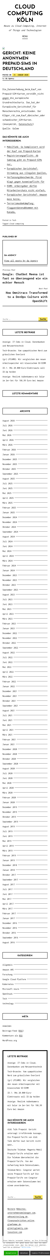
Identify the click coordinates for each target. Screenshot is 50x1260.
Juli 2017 (7, 889)
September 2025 (10, 474)
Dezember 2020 (9, 749)
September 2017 (10, 879)
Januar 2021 (8, 744)
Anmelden (6, 1026)
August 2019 (8, 826)
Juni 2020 (7, 778)
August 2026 (8, 420)
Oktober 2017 (9, 875)
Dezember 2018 (9, 865)
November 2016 (9, 928)
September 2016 (10, 937)
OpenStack (7, 994)
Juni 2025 (7, 488)
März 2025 (7, 503)
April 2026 (8, 440)
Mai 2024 (6, 551)
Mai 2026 (6, 435)
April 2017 (8, 904)
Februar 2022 (9, 681)
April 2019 (8, 846)
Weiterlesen (26, 1247)
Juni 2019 (7, 836)
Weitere (11, 1209)
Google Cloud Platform (14, 979)
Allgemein (7, 965)
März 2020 (7, 793)
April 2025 (8, 498)
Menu (25, 36)
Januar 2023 (8, 628)
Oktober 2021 (9, 701)
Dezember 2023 (9, 575)
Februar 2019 (9, 855)
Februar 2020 (9, 797)
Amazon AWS (8, 969)
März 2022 (7, 677)
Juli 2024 (7, 541)
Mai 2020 (6, 783)
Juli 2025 (7, 483)
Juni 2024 (7, 546)
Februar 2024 (9, 565)
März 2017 (7, 908)
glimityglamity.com (18, 1228)
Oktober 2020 (9, 759)
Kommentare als (12, 1035)
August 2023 (8, 594)
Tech (14, 220)
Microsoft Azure (10, 989)
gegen (5, 98)
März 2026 (7, 445)
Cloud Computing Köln (25, 13)
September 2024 (10, 532)
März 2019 (7, 850)
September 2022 (10, 648)
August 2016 (8, 942)
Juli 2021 (7, 715)
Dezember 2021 (9, 691)
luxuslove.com (15, 1232)
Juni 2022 (7, 662)
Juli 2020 (7, 773)
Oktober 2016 (9, 933)
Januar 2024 (8, 570)
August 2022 (8, 652)
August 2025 (8, 478)
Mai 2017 (6, 899)
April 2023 (8, 614)
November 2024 (9, 522)
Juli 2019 (7, 831)
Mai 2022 (6, 667)
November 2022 (9, 638)
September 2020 (10, 764)
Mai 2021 (6, 725)
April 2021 (8, 730)
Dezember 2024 (9, 517)
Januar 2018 (8, 870)
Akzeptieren (11, 1253)
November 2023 (9, 580)
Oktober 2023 (9, 585)
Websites (20, 1209)
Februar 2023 (9, 623)
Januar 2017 (8, 918)
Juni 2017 (7, 894)
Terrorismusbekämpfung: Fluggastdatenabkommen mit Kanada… (22, 207)
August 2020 (8, 768)
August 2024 (8, 536)
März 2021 (7, 735)
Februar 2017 (9, 913)
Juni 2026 (7, 430)
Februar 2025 (9, 507)
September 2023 (10, 590)
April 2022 (8, 672)
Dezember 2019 (9, 807)
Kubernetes (8, 984)
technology (8, 1003)
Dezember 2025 (9, 459)
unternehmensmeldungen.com (21, 1213)
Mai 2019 (6, 841)
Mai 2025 (6, 493)
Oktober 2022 (9, 643)
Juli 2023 (7, 599)
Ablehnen (24, 1253)
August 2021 (8, 710)
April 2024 (8, 556)
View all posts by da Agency (21, 261)
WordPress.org (9, 1040)
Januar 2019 (8, 860)
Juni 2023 (7, 604)
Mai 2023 (6, 609)
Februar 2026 (9, 449)
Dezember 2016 (9, 923)
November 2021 (9, 696)
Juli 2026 (7, 425)
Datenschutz (25, 124)
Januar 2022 (8, 686)
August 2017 (8, 884)
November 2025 (9, 464)
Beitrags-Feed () (13, 1031)
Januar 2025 (8, 512)
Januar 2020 (8, 802)
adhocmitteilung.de (18, 1216)
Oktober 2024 (9, 527)
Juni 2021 (7, 720)
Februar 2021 (9, 739)
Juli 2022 (7, 657)
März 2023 (7, 619)
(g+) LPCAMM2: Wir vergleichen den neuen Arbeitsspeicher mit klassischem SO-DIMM (24, 1084)
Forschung (7, 974)
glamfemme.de (14, 1224)
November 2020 (9, 754)
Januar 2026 (8, 454)
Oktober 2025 (9, 469)
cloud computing (16, 224)
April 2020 (8, 788)
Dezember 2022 (9, 633)
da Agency (9, 78)
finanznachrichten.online (21, 1220)
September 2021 (10, 706)
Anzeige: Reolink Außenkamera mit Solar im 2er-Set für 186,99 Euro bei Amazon (25, 1105)
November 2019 (9, 812)
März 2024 (7, 561)
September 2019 (10, 821)
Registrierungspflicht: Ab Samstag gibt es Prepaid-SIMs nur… (24, 160)
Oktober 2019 (9, 817)
